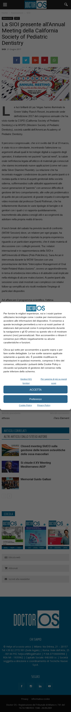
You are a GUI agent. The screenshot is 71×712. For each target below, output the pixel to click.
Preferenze (35, 398)
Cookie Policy (25, 405)
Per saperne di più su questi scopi (54, 381)
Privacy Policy (43, 405)
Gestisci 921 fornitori (26, 381)
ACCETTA (36, 389)
